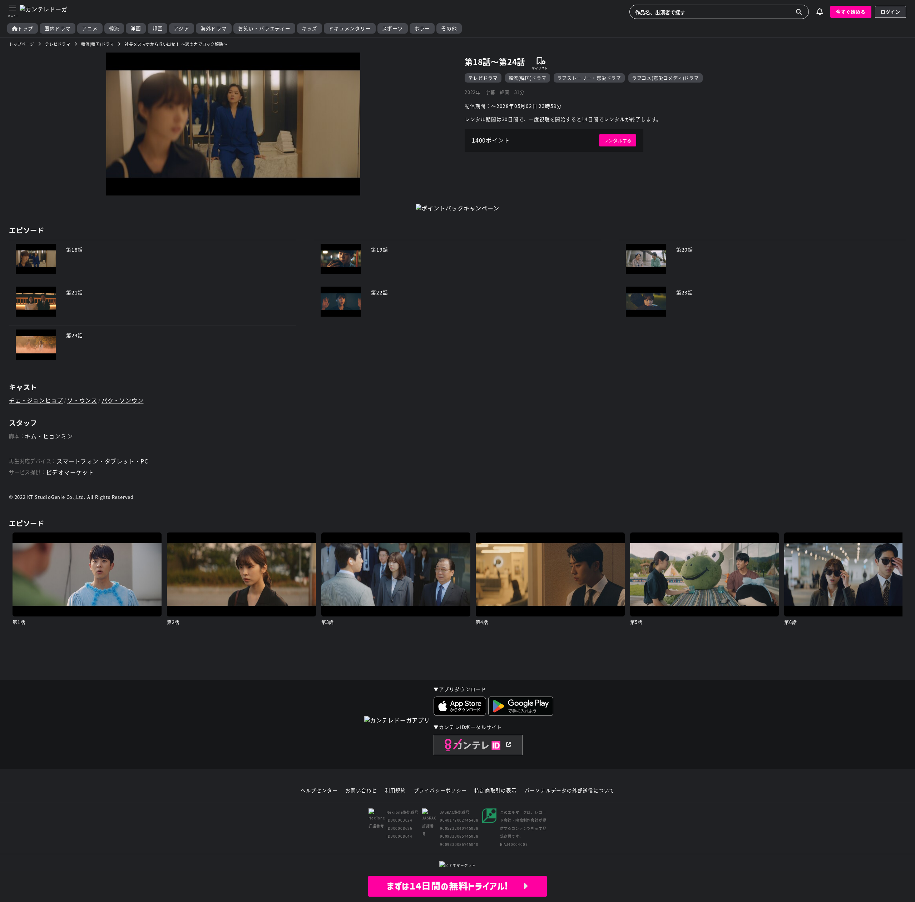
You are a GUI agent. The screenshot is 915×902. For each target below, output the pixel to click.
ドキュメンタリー (349, 28)
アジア (181, 28)
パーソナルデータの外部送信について (570, 790)
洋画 (135, 28)
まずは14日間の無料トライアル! (455, 886)
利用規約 (395, 790)
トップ (25, 28)
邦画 (157, 28)
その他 (449, 28)
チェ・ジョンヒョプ (36, 400)
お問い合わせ (361, 790)
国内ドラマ (57, 28)
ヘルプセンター (319, 790)
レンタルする (618, 140)
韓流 (114, 28)
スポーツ (392, 28)
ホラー (422, 28)
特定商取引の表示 (495, 790)
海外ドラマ (214, 28)
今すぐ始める (851, 11)
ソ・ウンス (82, 400)
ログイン (890, 11)
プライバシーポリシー (440, 790)
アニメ (90, 28)
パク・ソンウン (123, 400)
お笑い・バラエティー (264, 28)
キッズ (309, 28)
